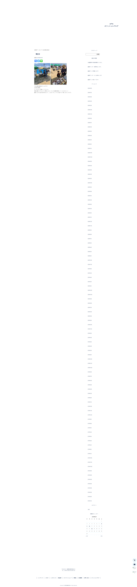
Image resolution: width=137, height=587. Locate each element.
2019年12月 (90, 324)
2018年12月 (90, 359)
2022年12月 (90, 221)
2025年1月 (90, 148)
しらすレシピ (93, 6)
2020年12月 (90, 290)
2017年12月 (90, 406)
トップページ (80, 6)
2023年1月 (90, 217)
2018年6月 (90, 380)
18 (91, 528)
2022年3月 (90, 251)
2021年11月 (90, 264)
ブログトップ (94, 50)
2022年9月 (90, 230)
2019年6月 (90, 337)
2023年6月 (90, 200)
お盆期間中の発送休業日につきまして (95, 62)
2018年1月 (90, 402)
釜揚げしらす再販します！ (93, 71)
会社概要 (119, 6)
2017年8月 (90, 423)
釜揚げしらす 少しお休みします (95, 75)
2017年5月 (90, 436)
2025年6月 (90, 127)
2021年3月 (90, 281)
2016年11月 (90, 462)
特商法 (75, 577)
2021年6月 (90, 273)
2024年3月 (90, 174)
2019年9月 (90, 333)
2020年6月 (90, 311)
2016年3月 (90, 492)
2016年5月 (90, 483)
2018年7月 (90, 376)
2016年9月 (90, 470)
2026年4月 (90, 101)
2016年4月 (90, 488)
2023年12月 (90, 182)
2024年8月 (90, 161)
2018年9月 (90, 372)
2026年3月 (90, 105)
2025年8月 (90, 118)
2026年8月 (90, 88)
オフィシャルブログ (95, 577)
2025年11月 (90, 114)
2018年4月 (90, 389)
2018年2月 (90, 397)
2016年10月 (90, 466)
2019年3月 (90, 350)
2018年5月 (90, 384)
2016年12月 (90, 458)
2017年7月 (90, 427)
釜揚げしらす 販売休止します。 (95, 66)
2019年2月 (90, 354)
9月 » (102, 536)
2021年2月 (90, 286)
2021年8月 (90, 268)
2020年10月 (90, 294)
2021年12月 (90, 260)
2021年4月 (90, 277)
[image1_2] (42, 84)
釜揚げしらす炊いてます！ (93, 79)
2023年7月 (90, 195)
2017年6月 (90, 432)
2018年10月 (90, 367)
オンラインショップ (109, 6)
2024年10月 (90, 157)
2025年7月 (90, 122)
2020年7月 (90, 307)
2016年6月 (90, 479)
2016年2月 (90, 496)
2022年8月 (90, 234)
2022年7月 (90, 238)
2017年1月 (90, 453)
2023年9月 (90, 187)
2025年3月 (90, 139)
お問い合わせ (127, 6)
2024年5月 (90, 170)
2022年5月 (90, 243)
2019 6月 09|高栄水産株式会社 (7, 41)
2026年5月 (90, 96)
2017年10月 (90, 415)
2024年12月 (90, 152)
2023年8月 (90, 191)
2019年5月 (90, 342)
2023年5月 (90, 204)
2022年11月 (90, 225)
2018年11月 (90, 363)
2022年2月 (90, 256)
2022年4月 (90, 247)
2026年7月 (90, 92)
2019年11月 (90, 329)
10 (89, 526)
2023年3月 (90, 208)
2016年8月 (90, 475)
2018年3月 (90, 393)
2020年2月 (90, 320)
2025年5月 (90, 131)
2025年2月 (90, 144)
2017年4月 (90, 440)
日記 (89, 509)
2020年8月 (90, 303)
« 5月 (87, 536)
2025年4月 (90, 135)
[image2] (59, 84)
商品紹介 (100, 6)
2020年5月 (90, 316)
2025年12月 (90, 109)
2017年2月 (90, 449)
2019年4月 (90, 346)
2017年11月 (90, 410)
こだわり (87, 6)
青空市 (38, 54)
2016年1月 (90, 501)
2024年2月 (90, 178)
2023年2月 (90, 213)
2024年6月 (90, 165)
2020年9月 (90, 299)
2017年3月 (90, 445)
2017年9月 (90, 419)
